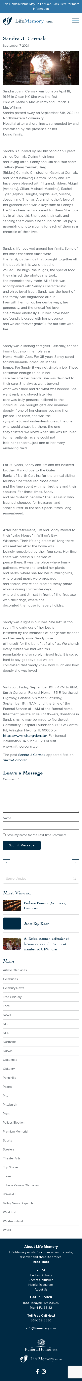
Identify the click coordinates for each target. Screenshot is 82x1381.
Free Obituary (12, 997)
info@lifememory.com (41, 1328)
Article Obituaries (15, 970)
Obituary (9, 1069)
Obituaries (10, 1060)
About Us (41, 1289)
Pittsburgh (10, 1104)
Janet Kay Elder (36, 923)
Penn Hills (9, 1078)
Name (7, 818)
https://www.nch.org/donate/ (25, 736)
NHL (6, 1033)
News (7, 1015)
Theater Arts (12, 1158)
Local (6, 1006)
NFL (5, 1024)
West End (9, 1212)
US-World (9, 1194)
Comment (11, 779)
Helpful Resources (41, 1285)
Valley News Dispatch (18, 1203)
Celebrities (10, 979)
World (7, 1230)
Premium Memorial (15, 1131)
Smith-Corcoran (15, 760)
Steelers (9, 1149)
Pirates (8, 1087)
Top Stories (11, 1167)
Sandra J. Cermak (31, 755)
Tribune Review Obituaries (21, 1185)
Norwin (8, 1051)
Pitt (5, 1095)
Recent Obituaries (41, 1280)
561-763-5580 (41, 1320)
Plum (6, 1113)
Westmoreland (13, 1221)
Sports (7, 1140)
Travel (7, 1176)
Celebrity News (13, 988)
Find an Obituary (41, 1275)
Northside (10, 1042)
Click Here (60, 4)
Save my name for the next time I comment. (37, 835)
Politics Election (13, 1122)
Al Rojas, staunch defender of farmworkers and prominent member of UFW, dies (46, 943)
